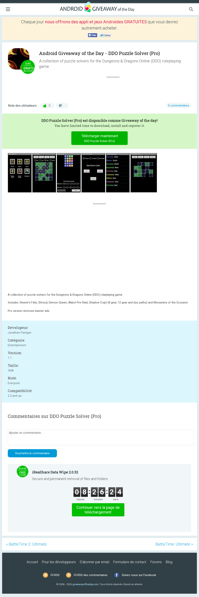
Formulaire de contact (129, 562)
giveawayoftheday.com (85, 584)
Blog (169, 562)
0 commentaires (178, 105)
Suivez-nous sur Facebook (139, 575)
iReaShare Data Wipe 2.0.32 (55, 472)
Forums (156, 562)
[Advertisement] (115, 88)
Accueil (32, 562)
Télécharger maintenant (99, 138)
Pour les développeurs (59, 562)
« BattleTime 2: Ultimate (26, 544)
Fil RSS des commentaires (90, 575)
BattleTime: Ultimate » (174, 544)
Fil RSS (55, 575)
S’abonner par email (94, 562)
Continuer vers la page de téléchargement (98, 509)
